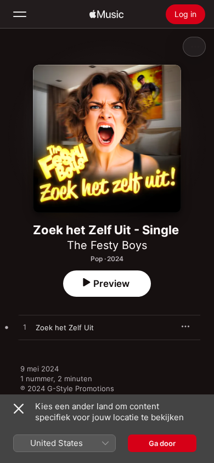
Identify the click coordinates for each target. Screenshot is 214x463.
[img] (106, 14)
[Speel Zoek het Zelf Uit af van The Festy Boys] (25, 327)
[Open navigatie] (20, 14)
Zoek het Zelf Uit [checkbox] (65, 327)
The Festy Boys (107, 245)
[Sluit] (19, 409)
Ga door (162, 443)
